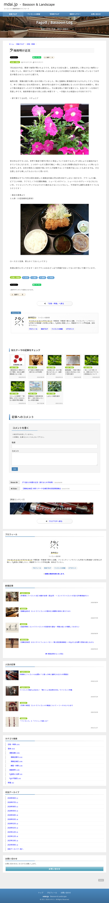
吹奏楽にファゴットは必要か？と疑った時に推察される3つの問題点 (44, 674)
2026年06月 (12, 806)
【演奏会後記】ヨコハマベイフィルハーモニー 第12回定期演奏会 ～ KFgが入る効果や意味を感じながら (57, 642)
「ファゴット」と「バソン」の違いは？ (34, 721)
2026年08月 (12, 798)
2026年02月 (12, 823)
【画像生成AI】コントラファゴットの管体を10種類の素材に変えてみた (45, 611)
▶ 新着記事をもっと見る (54, 654)
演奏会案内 (16, 757)
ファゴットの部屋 (33, 14)
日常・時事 (31, 44)
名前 (13, 442)
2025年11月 (12, 836)
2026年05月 (12, 811)
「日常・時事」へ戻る (55, 303)
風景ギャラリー (75, 14)
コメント (15, 451)
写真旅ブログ (54, 14)
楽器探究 (14, 770)
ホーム (11, 44)
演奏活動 (14, 753)
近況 (26, 277)
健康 (43, 277)
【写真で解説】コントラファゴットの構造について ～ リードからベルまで (46, 705)
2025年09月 (12, 845)
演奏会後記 (16, 761)
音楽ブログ (13, 14)
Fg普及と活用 (15, 774)
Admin (101, 880)
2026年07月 (12, 802)
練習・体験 (16, 765)
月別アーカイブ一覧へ (15, 849)
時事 (51, 277)
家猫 (10, 782)
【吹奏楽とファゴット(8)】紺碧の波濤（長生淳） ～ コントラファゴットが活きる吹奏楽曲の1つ (54, 595)
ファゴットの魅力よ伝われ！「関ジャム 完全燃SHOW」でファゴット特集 (46, 690)
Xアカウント (70, 329)
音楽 (11, 748)
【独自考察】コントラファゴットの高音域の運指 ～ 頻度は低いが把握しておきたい (49, 626)
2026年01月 (12, 828)
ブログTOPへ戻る (55, 521)
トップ (40, 892)
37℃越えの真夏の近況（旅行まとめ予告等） (38, 482)
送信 (14, 469)
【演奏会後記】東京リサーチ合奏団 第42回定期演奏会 (41, 488)
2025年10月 (12, 840)
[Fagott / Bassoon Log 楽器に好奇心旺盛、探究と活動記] (54, 37)
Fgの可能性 (15, 778)
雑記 (34, 277)
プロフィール (33, 329)
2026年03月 (12, 819)
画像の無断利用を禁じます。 (55, 574)
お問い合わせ (96, 14)
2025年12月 (12, 832)
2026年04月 (12, 815)
